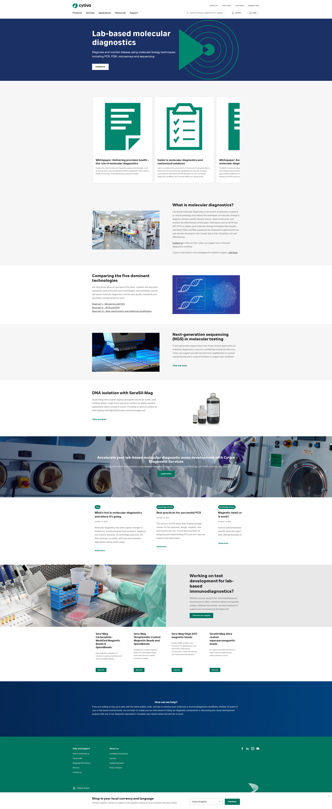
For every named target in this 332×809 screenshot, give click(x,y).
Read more (100, 551)
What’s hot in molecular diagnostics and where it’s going (118, 514)
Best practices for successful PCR (178, 512)
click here (233, 252)
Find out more (180, 366)
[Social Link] (242, 748)
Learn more (166, 474)
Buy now (101, 670)
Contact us (177, 243)
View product (99, 419)
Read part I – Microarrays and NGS (108, 304)
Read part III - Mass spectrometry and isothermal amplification (122, 311)
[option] (123, 140)
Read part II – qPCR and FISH (106, 308)
